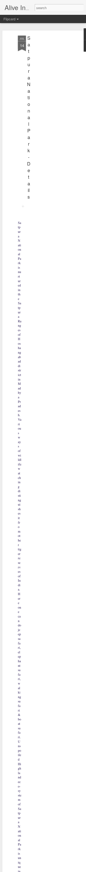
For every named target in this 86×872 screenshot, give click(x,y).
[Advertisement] (46, 107)
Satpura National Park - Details (28, 117)
